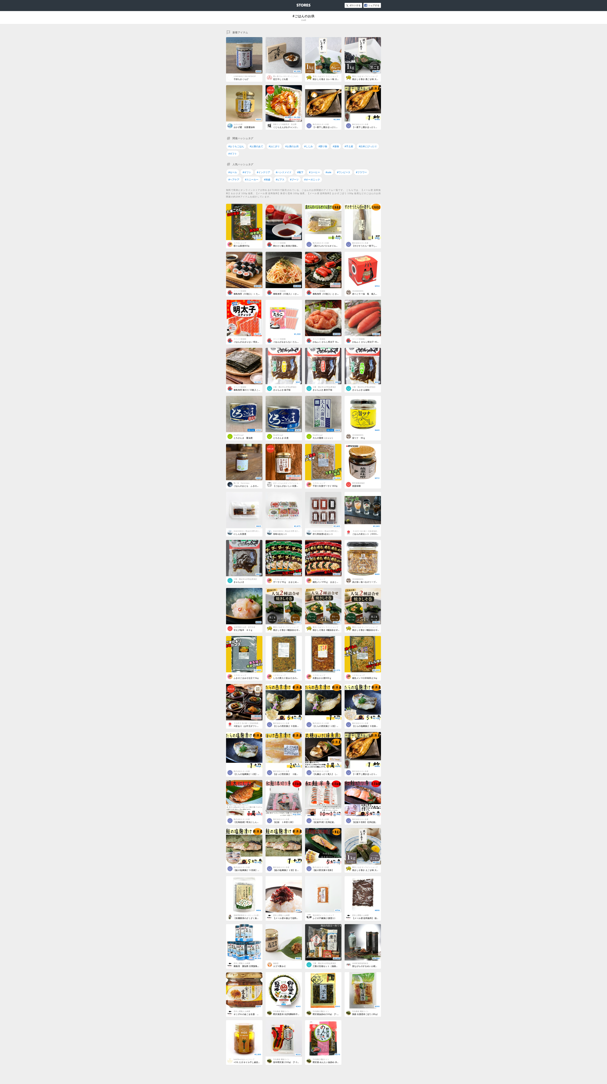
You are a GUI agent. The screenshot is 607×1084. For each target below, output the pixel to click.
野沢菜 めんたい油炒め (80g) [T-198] (331, 1062)
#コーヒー (314, 172)
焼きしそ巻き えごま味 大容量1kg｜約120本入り (375, 870)
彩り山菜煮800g (242, 246)
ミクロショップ (240, 243)
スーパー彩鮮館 (279, 243)
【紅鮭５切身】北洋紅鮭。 (365, 822)
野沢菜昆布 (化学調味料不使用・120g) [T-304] (296, 1014)
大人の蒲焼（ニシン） (323, 438)
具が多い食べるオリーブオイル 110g (370, 582)
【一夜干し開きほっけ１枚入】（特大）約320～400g (378, 774)
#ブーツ (294, 179)
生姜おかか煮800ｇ (322, 678)
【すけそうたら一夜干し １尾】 (368, 246)
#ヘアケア (233, 179)
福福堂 (276, 963)
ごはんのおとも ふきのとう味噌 (249, 486)
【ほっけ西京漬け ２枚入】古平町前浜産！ (294, 774)
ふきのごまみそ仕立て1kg (246, 678)
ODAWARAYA (357, 291)
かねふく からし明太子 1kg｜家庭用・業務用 (334, 342)
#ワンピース (343, 172)
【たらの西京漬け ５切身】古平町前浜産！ (293, 726)
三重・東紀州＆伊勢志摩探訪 (284, 387)
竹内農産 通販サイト (281, 1011)
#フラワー (361, 172)
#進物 (336, 146)
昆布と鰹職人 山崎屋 (281, 915)
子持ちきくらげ (241, 79)
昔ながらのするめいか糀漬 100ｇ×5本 (371, 966)
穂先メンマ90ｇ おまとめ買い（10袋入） (333, 582)
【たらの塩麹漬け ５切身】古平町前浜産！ (372, 726)
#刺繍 (267, 179)
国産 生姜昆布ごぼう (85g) (365, 1014)
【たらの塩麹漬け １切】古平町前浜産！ (253, 774)
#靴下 (300, 172)
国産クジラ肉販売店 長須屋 (285, 124)
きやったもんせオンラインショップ (287, 483)
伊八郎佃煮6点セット (323, 534)
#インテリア (263, 172)
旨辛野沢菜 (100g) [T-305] (287, 1062)
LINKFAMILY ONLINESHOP (245, 76)
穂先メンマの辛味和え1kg (364, 678)
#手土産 (349, 146)
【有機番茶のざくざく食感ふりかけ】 (252, 918)
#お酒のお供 (292, 146)
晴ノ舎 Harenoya (241, 483)
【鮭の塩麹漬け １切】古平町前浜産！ (291, 870)
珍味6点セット (280, 534)
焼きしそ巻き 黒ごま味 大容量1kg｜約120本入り (375, 79)
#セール (232, 172)
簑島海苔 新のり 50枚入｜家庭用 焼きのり (254, 390)
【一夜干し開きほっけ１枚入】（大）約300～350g (377, 127)
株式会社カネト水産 (321, 124)
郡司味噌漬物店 (358, 483)
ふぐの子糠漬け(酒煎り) (324, 918)
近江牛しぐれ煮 (280, 79)
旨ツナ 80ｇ (358, 438)
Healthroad (238, 435)
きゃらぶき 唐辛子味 (322, 390)
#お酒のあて (256, 146)
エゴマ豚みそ (279, 966)
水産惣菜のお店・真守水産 (244, 627)
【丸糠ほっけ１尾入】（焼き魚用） (329, 774)
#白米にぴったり (368, 146)
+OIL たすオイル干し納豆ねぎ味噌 (250, 1062)
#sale (328, 172)
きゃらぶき (239, 582)
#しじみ (308, 146)
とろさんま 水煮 (280, 438)
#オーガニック (312, 179)
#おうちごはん (236, 146)
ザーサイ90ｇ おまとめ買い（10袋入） (292, 582)
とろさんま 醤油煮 (243, 438)
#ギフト (232, 153)
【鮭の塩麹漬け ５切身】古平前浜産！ (252, 870)
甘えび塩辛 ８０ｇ (243, 630)
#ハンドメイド (283, 172)
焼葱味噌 (356, 486)
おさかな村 (238, 124)
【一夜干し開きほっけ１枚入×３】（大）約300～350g (339, 127)
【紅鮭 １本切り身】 (283, 822)
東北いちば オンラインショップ (325, 76)
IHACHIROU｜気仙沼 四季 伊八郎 (247, 531)
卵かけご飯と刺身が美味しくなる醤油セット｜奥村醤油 (299, 246)
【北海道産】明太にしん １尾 (248, 822)
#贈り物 (323, 146)
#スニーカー (251, 179)
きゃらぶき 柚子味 (282, 390)
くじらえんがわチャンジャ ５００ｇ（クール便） (297, 127)
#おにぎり (274, 146)
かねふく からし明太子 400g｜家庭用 (370, 342)
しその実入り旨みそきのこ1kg (287, 678)
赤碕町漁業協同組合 (360, 963)
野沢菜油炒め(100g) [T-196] (327, 1014)
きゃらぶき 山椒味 (361, 390)
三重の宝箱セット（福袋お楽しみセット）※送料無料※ (339, 966)
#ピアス (280, 179)
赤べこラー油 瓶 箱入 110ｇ (368, 294)
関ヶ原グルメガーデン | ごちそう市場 (288, 76)
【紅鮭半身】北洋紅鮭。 (324, 822)
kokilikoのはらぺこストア (244, 1059)
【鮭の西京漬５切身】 (323, 870)
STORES (298, 4)
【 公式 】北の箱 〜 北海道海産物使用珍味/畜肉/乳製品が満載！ (377, 531)
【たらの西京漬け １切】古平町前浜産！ (332, 726)
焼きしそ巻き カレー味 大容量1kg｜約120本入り (336, 79)
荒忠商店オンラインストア (323, 915)
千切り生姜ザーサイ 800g (325, 486)
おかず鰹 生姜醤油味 (244, 127)
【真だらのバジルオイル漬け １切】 (331, 246)
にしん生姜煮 (240, 534)
